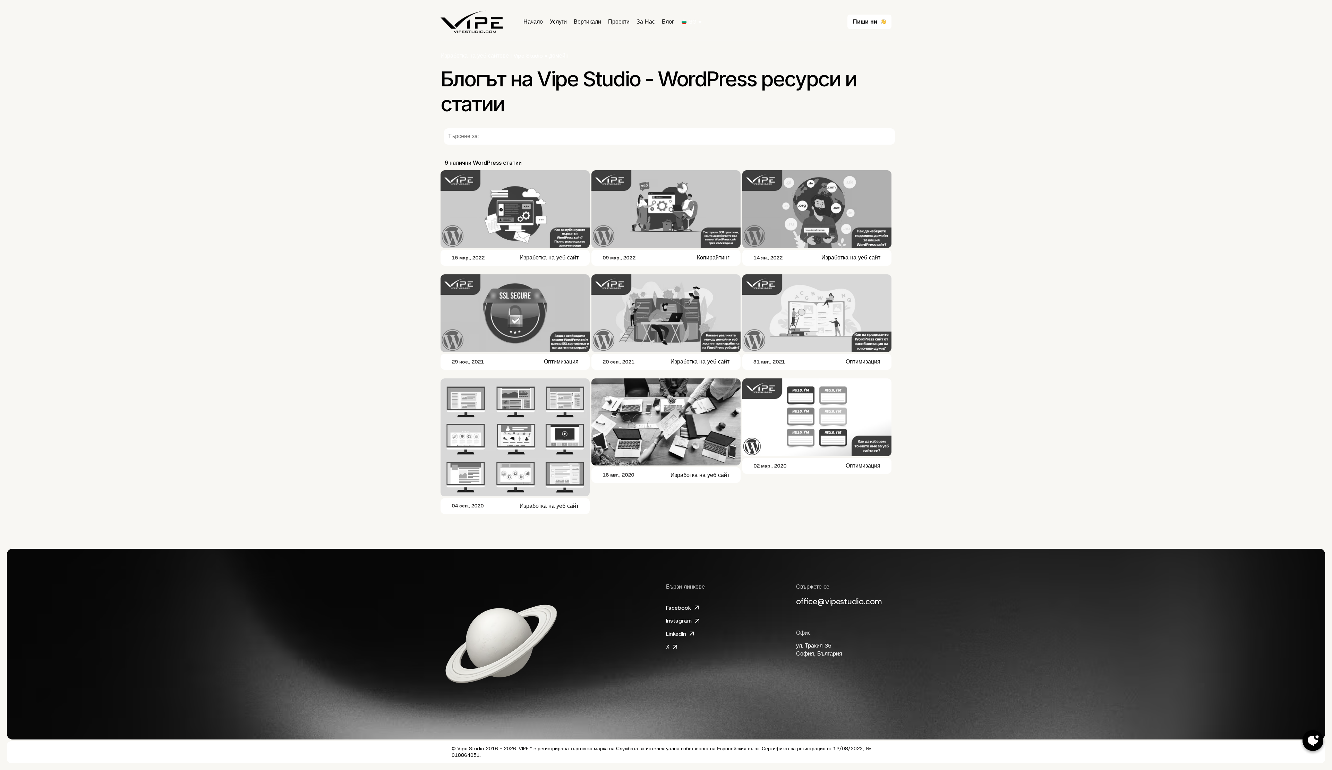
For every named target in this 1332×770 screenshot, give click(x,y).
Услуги (558, 22)
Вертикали (587, 22)
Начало (533, 22)
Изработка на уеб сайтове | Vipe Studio (492, 55)
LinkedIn (676, 634)
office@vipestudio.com (839, 601)
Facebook (678, 607)
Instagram (679, 620)
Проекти (619, 22)
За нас (646, 22)
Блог (668, 22)
